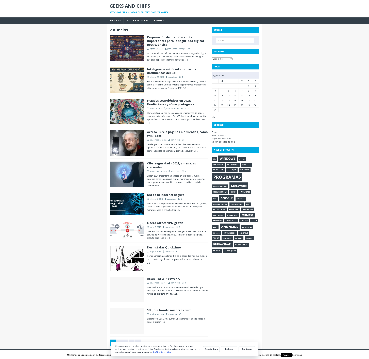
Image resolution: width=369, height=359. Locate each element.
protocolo (218, 215)
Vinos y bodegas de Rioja (223, 141)
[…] (186, 59)
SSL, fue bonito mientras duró (169, 310)
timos (216, 238)
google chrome (220, 186)
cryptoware (231, 220)
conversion (218, 170)
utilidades (244, 170)
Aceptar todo (211, 349)
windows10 (218, 165)
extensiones (236, 204)
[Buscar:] (235, 40)
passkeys (240, 199)
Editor (214, 132)
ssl (214, 159)
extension (217, 220)
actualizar (247, 227)
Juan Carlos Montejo (176, 48)
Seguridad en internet (222, 138)
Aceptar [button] (286, 355)
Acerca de (115, 20)
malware (239, 185)
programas (227, 177)
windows (227, 159)
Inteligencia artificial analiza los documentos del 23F (171, 71)
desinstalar (232, 215)
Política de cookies (137, 20)
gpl (247, 204)
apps (215, 227)
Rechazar (229, 349)
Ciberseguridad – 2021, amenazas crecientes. (171, 165)
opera (241, 159)
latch (254, 220)
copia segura (232, 165)
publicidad (233, 209)
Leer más (297, 354)
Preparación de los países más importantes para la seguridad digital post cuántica (175, 41)
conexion (227, 238)
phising (216, 250)
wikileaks (246, 165)
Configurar (246, 349)
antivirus (247, 214)
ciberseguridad (220, 192)
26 (228, 105)
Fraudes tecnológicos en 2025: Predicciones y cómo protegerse (170, 102)
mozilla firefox (220, 204)
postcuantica (219, 209)
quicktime (243, 233)
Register (159, 20)
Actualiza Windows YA (163, 279)
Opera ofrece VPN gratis (165, 223)
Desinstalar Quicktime (164, 247)
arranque (231, 170)
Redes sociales (219, 135)
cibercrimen (241, 245)
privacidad (222, 244)
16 (255, 95)
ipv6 (214, 199)
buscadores (245, 192)
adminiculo (172, 77)
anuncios (229, 227)
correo (216, 233)
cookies (238, 238)
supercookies (229, 233)
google (227, 198)
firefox (249, 238)
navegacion (247, 209)
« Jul (213, 116)
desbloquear (230, 251)
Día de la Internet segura (165, 195)
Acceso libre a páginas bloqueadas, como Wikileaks (177, 134)
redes (233, 192)
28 (242, 105)
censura (244, 220)
